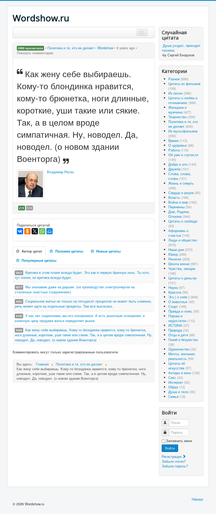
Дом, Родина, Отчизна (179, 214)
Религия (179, 258)
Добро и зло (182, 164)
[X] (35, 231)
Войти (170, 448)
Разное (178, 78)
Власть (178, 197)
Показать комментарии (35, 52)
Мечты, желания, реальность (182, 356)
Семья (176, 396)
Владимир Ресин (60, 171)
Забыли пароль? (175, 465)
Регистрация (172, 456)
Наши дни (180, 249)
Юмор (177, 254)
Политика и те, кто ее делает (71, 47)
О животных (181, 301)
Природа (178, 330)
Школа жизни (183, 263)
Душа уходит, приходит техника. (181, 48)
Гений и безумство (183, 342)
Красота (178, 292)
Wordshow (105, 47)
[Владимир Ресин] (30, 184)
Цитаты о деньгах (182, 280)
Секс (175, 377)
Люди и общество (182, 242)
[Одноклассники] (27, 231)
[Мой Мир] (49, 231)
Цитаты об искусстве (179, 365)
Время (177, 140)
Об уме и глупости (183, 157)
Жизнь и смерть (181, 185)
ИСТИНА (178, 325)
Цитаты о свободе (182, 223)
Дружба (178, 168)
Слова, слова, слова (179, 176)
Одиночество (182, 349)
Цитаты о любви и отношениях (182, 100)
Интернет (179, 382)
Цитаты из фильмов (184, 86)
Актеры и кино (184, 372)
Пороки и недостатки (181, 318)
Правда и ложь (183, 311)
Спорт (177, 306)
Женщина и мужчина (179, 110)
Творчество (181, 116)
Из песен (179, 93)
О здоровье (181, 145)
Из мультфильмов (183, 133)
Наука (176, 287)
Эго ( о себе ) (183, 296)
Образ (176, 386)
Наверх (197, 499)
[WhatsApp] (42, 231)
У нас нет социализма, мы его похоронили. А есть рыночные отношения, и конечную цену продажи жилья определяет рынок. (80, 318)
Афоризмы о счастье (179, 233)
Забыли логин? (174, 461)
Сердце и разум (184, 192)
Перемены (180, 206)
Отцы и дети (181, 334)
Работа (178, 149)
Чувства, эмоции (181, 271)
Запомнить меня (179, 440)
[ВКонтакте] (20, 231)
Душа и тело (181, 391)
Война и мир (182, 202)
